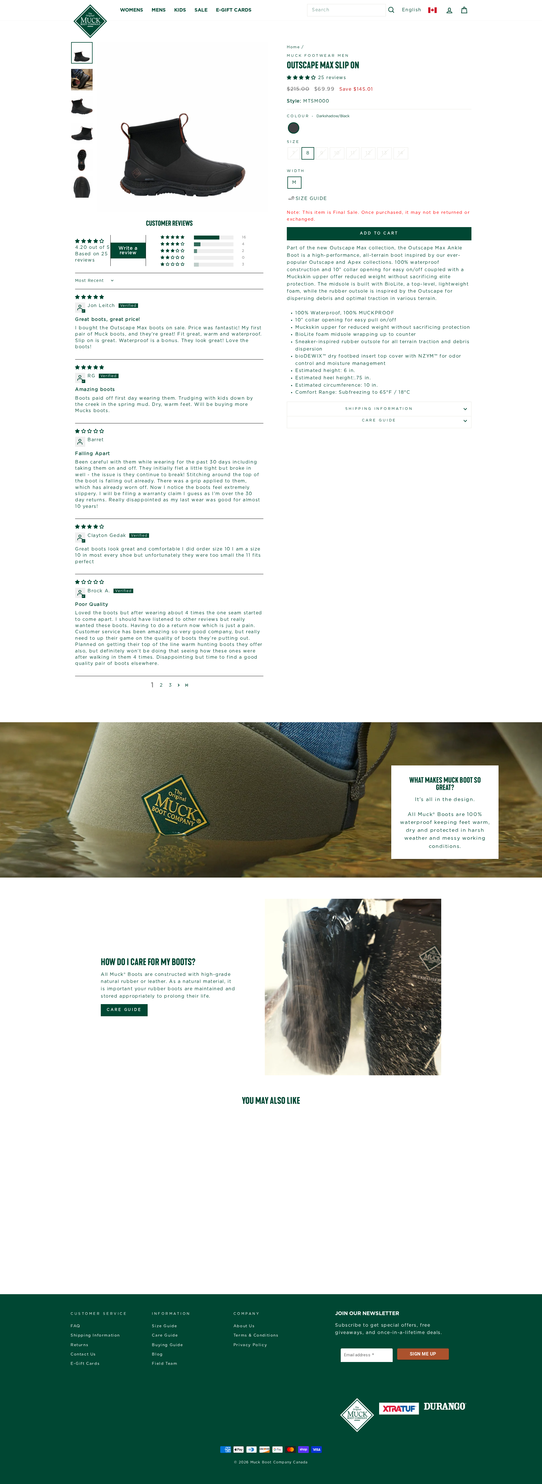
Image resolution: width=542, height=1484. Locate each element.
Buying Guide (167, 1345)
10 (337, 153)
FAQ (75, 1326)
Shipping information (379, 409)
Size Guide (164, 1326)
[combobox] (346, 10)
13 (384, 153)
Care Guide (379, 420)
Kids (180, 10)
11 (353, 153)
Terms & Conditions (256, 1335)
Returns (79, 1345)
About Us (244, 1326)
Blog (157, 1354)
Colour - (318, 116)
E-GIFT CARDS (234, 10)
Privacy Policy (250, 1345)
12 (368, 153)
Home (293, 47)
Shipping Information (95, 1335)
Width (296, 171)
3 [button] (170, 685)
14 (401, 153)
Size (293, 142)
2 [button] (161, 685)
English (411, 10)
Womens (131, 10)
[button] (173, 237)
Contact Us (83, 1354)
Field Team (164, 1364)
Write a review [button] (128, 250)
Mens (159, 10)
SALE (200, 10)
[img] (89, 297)
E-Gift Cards (85, 1364)
